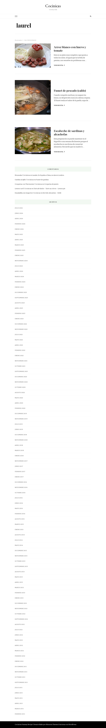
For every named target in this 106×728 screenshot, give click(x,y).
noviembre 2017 (21, 461)
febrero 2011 (20, 714)
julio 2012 (19, 629)
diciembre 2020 (21, 376)
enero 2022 (19, 355)
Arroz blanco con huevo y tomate (70, 48)
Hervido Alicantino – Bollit (52, 193)
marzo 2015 (19, 524)
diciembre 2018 (21, 434)
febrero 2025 (20, 250)
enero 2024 (19, 287)
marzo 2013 (19, 587)
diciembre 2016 (21, 482)
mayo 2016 (19, 508)
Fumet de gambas (42, 180)
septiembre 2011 (21, 682)
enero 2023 (19, 318)
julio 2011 (18, 687)
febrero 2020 (20, 408)
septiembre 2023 (21, 297)
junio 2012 (19, 635)
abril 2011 (19, 703)
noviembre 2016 (21, 487)
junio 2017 (19, 466)
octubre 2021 (20, 366)
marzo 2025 (19, 245)
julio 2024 (19, 266)
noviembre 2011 (21, 672)
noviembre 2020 (21, 382)
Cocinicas (53, 5)
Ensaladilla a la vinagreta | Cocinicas (27, 193)
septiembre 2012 (21, 619)
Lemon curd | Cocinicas (23, 189)
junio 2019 (19, 429)
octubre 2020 (20, 387)
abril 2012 (19, 645)
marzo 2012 (19, 650)
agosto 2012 (20, 624)
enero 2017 (19, 477)
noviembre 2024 (21, 260)
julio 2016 (19, 498)
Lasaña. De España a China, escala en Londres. (48, 175)
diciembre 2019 (21, 413)
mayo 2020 (19, 398)
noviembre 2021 (21, 361)
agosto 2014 (20, 535)
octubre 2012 (20, 614)
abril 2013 (19, 582)
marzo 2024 (19, 276)
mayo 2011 (19, 698)
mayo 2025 (19, 234)
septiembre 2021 (21, 371)
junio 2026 (19, 213)
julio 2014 (19, 540)
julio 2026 (19, 208)
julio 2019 (19, 424)
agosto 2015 (20, 519)
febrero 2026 (20, 224)
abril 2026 (19, 218)
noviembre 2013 (21, 556)
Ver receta (58, 65)
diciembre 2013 (21, 550)
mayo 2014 (19, 545)
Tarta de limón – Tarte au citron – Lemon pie (49, 189)
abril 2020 (19, 403)
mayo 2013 (19, 577)
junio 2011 (19, 693)
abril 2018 (19, 445)
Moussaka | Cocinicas (22, 175)
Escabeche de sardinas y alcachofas (69, 132)
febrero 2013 (20, 592)
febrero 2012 (20, 656)
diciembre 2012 (21, 603)
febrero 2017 (20, 471)
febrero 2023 (20, 313)
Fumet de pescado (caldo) (70, 90)
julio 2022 (19, 334)
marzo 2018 (19, 450)
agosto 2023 (20, 303)
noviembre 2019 (21, 419)
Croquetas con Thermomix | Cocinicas (28, 184)
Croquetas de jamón (51, 184)
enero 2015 (19, 529)
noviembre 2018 (21, 440)
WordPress (72, 724)
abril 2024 (19, 271)
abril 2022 (19, 345)
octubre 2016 (20, 492)
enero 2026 (19, 229)
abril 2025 (19, 239)
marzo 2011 (19, 708)
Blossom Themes (52, 724)
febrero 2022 (20, 350)
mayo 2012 (19, 640)
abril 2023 (19, 308)
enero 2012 (19, 661)
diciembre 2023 (21, 292)
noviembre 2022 (21, 329)
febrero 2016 (20, 513)
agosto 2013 (20, 571)
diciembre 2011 (21, 666)
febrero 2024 (20, 282)
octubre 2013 (20, 561)
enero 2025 (19, 255)
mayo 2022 (19, 340)
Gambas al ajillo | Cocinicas (24, 180)
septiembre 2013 (21, 566)
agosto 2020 (20, 392)
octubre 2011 (20, 677)
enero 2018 (19, 455)
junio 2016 (19, 503)
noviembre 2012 (21, 608)
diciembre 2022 (21, 324)
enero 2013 (19, 598)
